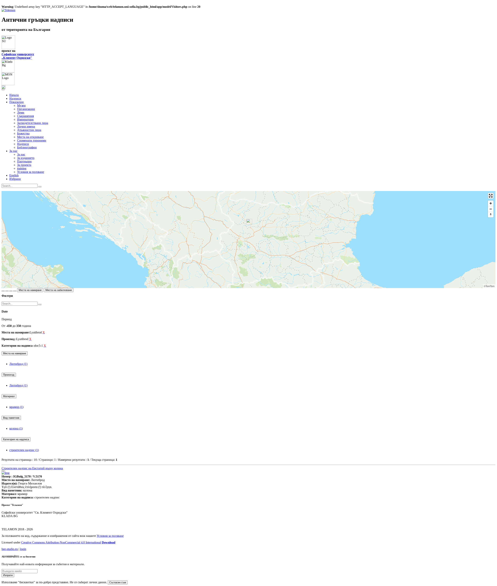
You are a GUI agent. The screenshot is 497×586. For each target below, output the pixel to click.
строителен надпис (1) (24, 450)
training (21, 168)
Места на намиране (30, 290)
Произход (8, 374)
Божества (23, 133)
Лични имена (26, 126)
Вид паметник (11, 417)
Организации (26, 109)
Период (7, 319)
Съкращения (25, 116)
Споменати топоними (31, 140)
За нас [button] (13, 151)
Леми (20, 112)
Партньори (24, 161)
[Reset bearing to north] (491, 214)
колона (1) (16, 428)
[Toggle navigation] (3, 89)
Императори (25, 119)
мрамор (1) (16, 407)
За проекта (24, 165)
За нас (21, 154)
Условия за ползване (30, 172)
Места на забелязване (58, 290)
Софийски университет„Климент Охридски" (18, 56)
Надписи (15, 98)
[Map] (248, 239)
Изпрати (8, 575)
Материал (9, 396)
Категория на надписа (16, 439)
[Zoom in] (491, 203)
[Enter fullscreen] (491, 196)
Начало (14, 95)
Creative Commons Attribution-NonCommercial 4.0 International (61, 542)
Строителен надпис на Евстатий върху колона (32, 468)
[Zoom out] (491, 209)
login (23, 549)
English (14, 175)
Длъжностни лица (29, 130)
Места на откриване (30, 137)
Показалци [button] (16, 102)
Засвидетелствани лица (32, 123)
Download (108, 542)
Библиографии (27, 147)
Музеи (21, 105)
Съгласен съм (117, 582)
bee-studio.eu (10, 549)
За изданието (25, 158)
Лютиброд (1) (18, 363)
